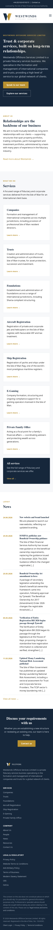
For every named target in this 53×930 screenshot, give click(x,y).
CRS (4, 880)
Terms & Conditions (35, 925)
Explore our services (17, 93)
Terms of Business (11, 872)
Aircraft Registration (12, 805)
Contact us (36, 2)
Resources (7, 843)
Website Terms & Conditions (15, 863)
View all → (11, 478)
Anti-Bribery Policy (11, 868)
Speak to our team (16, 85)
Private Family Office (12, 817)
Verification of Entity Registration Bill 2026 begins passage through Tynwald (33, 620)
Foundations (8, 801)
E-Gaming (7, 813)
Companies (8, 792)
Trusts (5, 796)
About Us (7, 830)
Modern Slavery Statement (14, 876)
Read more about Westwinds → (18, 159)
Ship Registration (10, 809)
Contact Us (8, 847)
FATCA (5, 885)
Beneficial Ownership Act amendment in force (31, 575)
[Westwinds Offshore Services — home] (19, 16)
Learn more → (13, 235)
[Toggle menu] (50, 16)
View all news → (11, 698)
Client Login (7, 925)
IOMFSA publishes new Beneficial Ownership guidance (33, 537)
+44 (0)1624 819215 (21, 2)
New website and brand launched (34, 517)
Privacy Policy (9, 859)
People (6, 834)
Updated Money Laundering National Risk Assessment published (32, 661)
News (5, 838)
